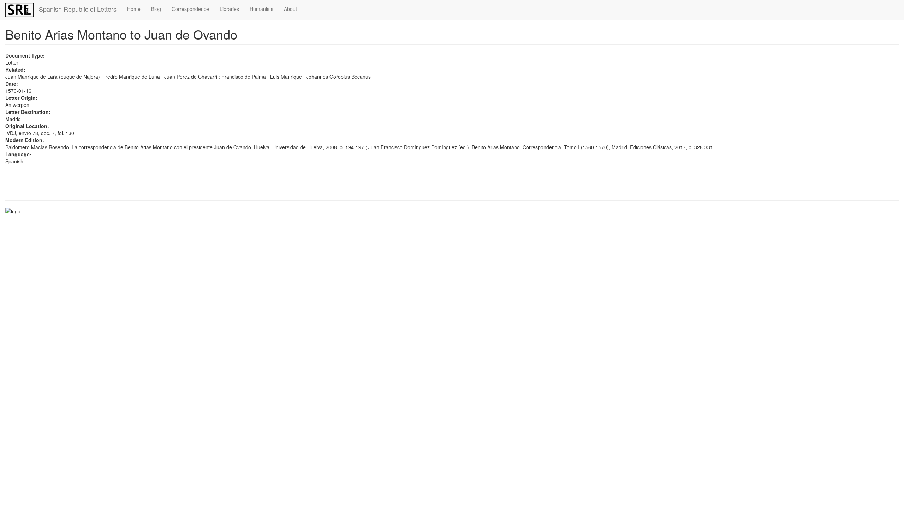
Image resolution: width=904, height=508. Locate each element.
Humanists (261, 8)
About (290, 8)
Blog (156, 8)
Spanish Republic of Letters (78, 8)
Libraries (229, 8)
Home (134, 8)
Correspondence (190, 8)
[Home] (22, 10)
